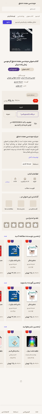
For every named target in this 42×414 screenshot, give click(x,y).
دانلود (8, 22)
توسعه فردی (11, 16)
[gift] (21, 55)
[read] (9, 203)
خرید (21, 107)
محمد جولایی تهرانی (13, 78)
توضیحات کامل (33, 157)
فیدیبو (37, 16)
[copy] (5, 124)
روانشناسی (21, 16)
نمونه (8, 114)
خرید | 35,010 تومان (11, 411)
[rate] (35, 225)
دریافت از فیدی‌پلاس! (28, 114)
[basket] (9, 3)
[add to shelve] (33, 203)
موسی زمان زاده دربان (28, 78)
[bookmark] (26, 55)
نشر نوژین (19, 86)
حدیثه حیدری (18, 82)
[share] (15, 55)
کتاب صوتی (29, 16)
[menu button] (3, 3)
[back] (39, 3)
